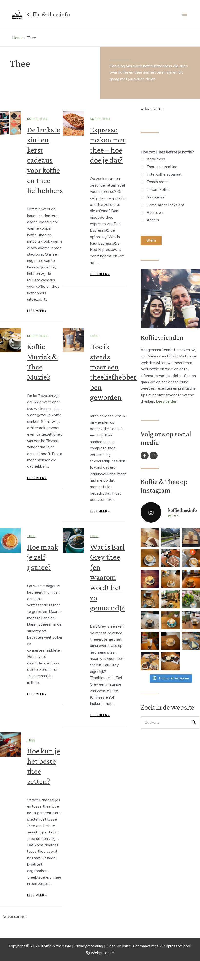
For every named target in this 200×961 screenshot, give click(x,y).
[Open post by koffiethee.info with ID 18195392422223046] (150, 641)
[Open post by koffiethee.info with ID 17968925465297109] (170, 641)
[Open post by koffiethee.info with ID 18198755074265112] (150, 537)
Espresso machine (162, 166)
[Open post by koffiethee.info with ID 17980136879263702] (191, 537)
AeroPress (156, 159)
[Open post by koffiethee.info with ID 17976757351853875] (150, 661)
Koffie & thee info (48, 14)
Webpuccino (102, 953)
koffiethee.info (149, 532)
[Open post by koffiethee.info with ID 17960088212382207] (170, 599)
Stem (151, 240)
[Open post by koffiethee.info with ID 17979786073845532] (191, 620)
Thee (44, 119)
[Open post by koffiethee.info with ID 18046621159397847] (191, 641)
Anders (153, 220)
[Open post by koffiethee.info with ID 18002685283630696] (150, 599)
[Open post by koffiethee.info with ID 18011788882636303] (150, 558)
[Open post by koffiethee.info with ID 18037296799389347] (170, 661)
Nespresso (156, 197)
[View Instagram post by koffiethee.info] (155, 544)
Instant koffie (158, 189)
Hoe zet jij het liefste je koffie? (167, 152)
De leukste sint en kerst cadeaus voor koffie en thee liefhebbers (45, 160)
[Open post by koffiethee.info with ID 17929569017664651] (150, 579)
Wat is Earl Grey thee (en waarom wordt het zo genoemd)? (107, 577)
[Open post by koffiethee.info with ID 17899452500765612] (150, 620)
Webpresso (171, 946)
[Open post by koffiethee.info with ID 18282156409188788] (170, 558)
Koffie (33, 119)
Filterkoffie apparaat (164, 174)
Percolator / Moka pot (166, 205)
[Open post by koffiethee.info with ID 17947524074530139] (170, 620)
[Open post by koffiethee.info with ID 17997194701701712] (191, 599)
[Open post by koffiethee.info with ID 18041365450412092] (191, 558)
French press (157, 182)
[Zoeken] (194, 722)
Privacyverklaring (88, 946)
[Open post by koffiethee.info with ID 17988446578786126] (191, 579)
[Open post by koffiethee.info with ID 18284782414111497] (170, 579)
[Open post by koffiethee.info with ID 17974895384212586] (170, 537)
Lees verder (166, 401)
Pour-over (155, 212)
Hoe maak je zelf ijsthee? (42, 557)
